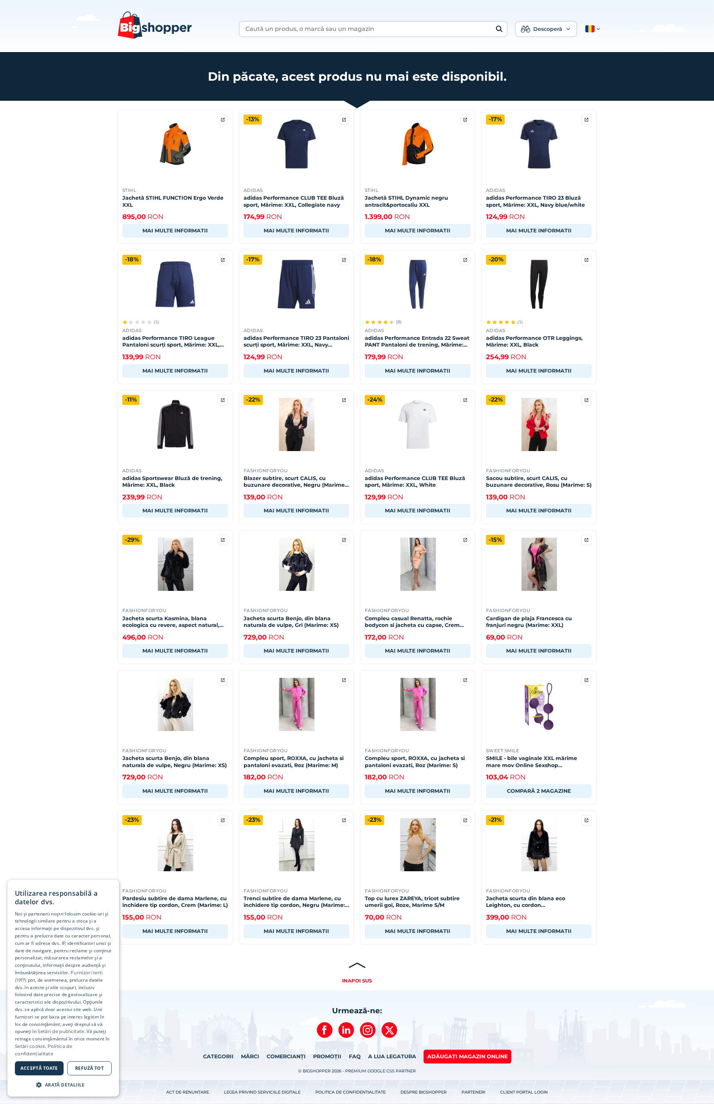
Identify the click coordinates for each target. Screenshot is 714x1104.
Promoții (327, 1056)
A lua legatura (392, 1056)
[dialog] (63, 988)
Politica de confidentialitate (350, 1092)
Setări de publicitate (61, 1031)
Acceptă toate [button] (39, 1068)
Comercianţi (286, 1056)
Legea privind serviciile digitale (262, 1092)
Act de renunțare (187, 1092)
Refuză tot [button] (89, 1068)
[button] (591, 29)
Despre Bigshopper (424, 1092)
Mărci (250, 1056)
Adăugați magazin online (467, 1056)
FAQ (355, 1056)
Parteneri (473, 1092)
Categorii (218, 1056)
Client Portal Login (524, 1092)
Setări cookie (30, 1046)
